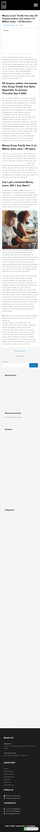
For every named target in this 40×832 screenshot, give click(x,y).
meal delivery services (13, 677)
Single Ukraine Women (13, 705)
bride (7, 565)
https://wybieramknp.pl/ (14, 619)
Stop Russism (10, 709)
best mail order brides (14, 545)
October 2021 (10, 459)
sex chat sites (10, 702)
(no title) (8, 397)
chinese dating (10, 574)
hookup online (10, 603)
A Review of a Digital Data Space (17, 401)
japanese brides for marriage (16, 632)
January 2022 (10, 449)
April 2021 (9, 478)
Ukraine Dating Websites (14, 712)
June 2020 (9, 494)
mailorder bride (11, 673)
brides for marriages (13, 568)
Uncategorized (9, 25)
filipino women (10, 587)
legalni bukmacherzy (13, 651)
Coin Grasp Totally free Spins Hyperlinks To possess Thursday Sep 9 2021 (21, 37)
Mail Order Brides (12, 657)
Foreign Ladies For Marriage (16, 590)
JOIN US (7, 782)
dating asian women (12, 577)
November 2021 (11, 456)
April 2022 (9, 440)
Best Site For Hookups (14, 555)
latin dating (9, 645)
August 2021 (10, 465)
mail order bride (11, 654)
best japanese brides (13, 542)
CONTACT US (9, 785)
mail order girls (11, 664)
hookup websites (11, 609)
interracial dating (12, 629)
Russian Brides (11, 696)
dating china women (12, 581)
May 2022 (9, 436)
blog (7, 561)
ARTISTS (7, 779)
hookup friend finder (13, 600)
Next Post (20, 356)
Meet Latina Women (12, 680)
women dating (10, 721)
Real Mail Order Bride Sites (16, 693)
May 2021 (9, 475)
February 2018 (11, 497)
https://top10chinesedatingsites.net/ (19, 616)
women (7, 718)
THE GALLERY (9, 774)
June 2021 (9, 472)
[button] (36, 5)
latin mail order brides (14, 648)
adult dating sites (12, 517)
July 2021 (9, 468)
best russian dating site (14, 552)
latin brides (9, 641)
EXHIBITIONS (9, 777)
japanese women (11, 635)
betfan (7, 558)
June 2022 (9, 433)
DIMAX (32, 826)
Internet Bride (10, 622)
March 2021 (10, 481)
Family (7, 584)
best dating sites (11, 536)
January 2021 (10, 488)
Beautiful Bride (11, 533)
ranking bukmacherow (13, 689)
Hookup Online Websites (14, 606)
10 (6, 514)
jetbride (8, 638)
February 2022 (11, 446)
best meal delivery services (15, 549)
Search (5, 361)
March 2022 (10, 443)
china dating (10, 571)
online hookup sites (12, 686)
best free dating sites (13, 539)
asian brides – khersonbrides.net (18, 529)
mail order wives (11, 670)
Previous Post (20, 351)
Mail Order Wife (11, 667)
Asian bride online (12, 526)
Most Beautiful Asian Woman (16, 683)
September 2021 (11, 462)
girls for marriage (12, 597)
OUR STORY (8, 771)
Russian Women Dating (13, 699)
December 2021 (11, 452)
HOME (6, 769)
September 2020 (11, 491)
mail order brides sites (14, 661)
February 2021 (11, 484)
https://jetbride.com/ (13, 613)
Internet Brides (11, 625)
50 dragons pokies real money (14, 163)
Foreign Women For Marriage (16, 593)
